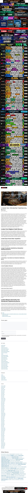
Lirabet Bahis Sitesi (15, 456)
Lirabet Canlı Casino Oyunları (6, 316)
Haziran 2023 (3, 415)
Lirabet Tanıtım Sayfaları (4, 356)
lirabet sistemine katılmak (3, 473)
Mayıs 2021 (2, 446)
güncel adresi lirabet (3, 455)
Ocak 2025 (2, 393)
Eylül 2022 (2, 426)
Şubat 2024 (3, 405)
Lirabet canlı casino (5, 459)
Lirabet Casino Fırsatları (4, 350)
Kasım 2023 (3, 409)
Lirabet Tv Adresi (3, 360)
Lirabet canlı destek (19, 459)
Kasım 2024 (3, 394)
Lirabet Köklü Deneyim (4, 361)
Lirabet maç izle (16, 469)
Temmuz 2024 (3, 399)
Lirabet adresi (20, 455)
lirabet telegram (9, 474)
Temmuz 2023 (3, 414)
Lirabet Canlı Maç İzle (12, 460)
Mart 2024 (2, 404)
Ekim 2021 (2, 440)
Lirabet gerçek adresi (5, 462)
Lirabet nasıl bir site (11, 470)
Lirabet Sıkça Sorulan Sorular (22, 473)
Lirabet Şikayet (3, 377)
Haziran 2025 (3, 389)
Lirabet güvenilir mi (5, 466)
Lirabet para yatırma (9, 471)
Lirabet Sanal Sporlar (22, 472)
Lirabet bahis (3, 456)
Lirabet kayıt (8, 468)
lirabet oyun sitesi (21, 470)
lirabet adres (16, 455)
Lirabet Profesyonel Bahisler (5, 351)
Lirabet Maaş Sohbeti (4, 365)
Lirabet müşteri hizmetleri (4, 470)
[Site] (14, 47)
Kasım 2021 (2, 439)
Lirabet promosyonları (15, 472)
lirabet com (21, 461)
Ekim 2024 (2, 395)
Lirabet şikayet (20, 478)
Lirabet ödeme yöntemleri (4, 478)
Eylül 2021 (2, 441)
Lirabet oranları (17, 470)
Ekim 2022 (2, 425)
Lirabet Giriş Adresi (19, 462)
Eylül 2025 (2, 388)
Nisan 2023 (2, 418)
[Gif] (14, 78)
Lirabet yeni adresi (21, 475)
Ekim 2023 (2, 410)
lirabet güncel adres (14, 464)
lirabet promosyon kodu (7, 472)
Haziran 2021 (3, 445)
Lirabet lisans (3, 469)
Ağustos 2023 (3, 413)
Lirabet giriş (12, 462)
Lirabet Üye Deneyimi (4, 347)
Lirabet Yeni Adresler (4, 352)
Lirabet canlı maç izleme (5, 460)
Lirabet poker (2, 472)
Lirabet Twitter (3, 378)
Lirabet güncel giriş (5, 465)
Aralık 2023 (2, 408)
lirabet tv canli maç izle (23, 474)
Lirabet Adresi (3, 345)
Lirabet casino (17, 460)
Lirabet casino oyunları (5, 461)
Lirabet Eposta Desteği (4, 355)
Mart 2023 (2, 419)
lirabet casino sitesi (17, 461)
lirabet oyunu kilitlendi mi (3, 471)
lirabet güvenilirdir (19, 465)
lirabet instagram (23, 466)
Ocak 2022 (2, 436)
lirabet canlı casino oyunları (12, 459)
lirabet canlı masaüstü (3, 480)
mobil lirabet (9, 479)
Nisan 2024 (2, 403)
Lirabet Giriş (3, 346)
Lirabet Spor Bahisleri (16, 473)
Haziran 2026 (3, 387)
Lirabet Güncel (10, 464)
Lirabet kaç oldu (13, 468)
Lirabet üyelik (10, 478)
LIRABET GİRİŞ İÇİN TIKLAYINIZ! (14, 28)
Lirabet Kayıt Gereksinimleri (5, 362)
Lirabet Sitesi (8, 473)
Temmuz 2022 (3, 429)
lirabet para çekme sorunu (22, 471)
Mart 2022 (2, 434)
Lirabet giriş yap (4, 464)
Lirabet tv (12, 474)
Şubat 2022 (3, 435)
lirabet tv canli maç (17, 474)
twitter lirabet (13, 479)
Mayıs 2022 (2, 431)
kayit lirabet (8, 455)
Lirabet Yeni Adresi (4, 379)
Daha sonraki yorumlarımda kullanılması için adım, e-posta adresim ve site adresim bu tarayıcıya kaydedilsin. (14, 336)
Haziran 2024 (3, 400)
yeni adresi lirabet (17, 479)
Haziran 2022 (3, 430)
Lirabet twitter (3, 475)
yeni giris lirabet (21, 479)
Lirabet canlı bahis (15, 457)
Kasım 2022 (3, 424)
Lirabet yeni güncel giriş (11, 477)
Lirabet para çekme (16, 471)
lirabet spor (11, 473)
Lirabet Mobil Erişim (4, 357)
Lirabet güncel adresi (22, 464)
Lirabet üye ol (15, 478)
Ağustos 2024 (3, 398)
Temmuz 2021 (3, 444)
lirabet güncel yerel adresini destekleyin (13, 465)
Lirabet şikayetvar (4, 479)
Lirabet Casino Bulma (4, 367)
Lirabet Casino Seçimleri (4, 366)
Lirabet (12, 455)
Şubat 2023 (3, 420)
